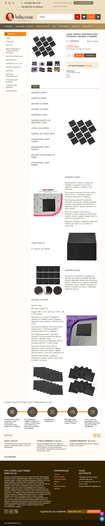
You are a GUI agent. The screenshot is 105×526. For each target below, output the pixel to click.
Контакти (86, 26)
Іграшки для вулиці (12, 81)
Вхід (55, 6)
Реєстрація (62, 6)
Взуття (9, 45)
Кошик (78, 55)
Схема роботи (42, 26)
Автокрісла (11, 60)
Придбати (90, 55)
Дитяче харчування (11, 75)
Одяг (8, 38)
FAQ (54, 26)
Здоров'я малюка (14, 56)
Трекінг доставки (60, 486)
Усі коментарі (10, 457)
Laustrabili (88, 65)
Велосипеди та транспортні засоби (13, 51)
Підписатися (93, 511)
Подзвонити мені (85, 3)
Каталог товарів (59, 476)
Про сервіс (64, 26)
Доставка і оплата (24, 26)
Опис (35, 87)
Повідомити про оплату (63, 3)
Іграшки (10, 42)
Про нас (57, 474)
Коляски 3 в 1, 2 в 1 (14, 63)
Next (99, 435)
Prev (95, 435)
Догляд (9, 71)
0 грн (91, 17)
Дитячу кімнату (13, 67)
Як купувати (93, 41)
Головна (8, 26)
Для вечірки (11, 91)
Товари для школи (11, 86)
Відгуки (75, 26)
